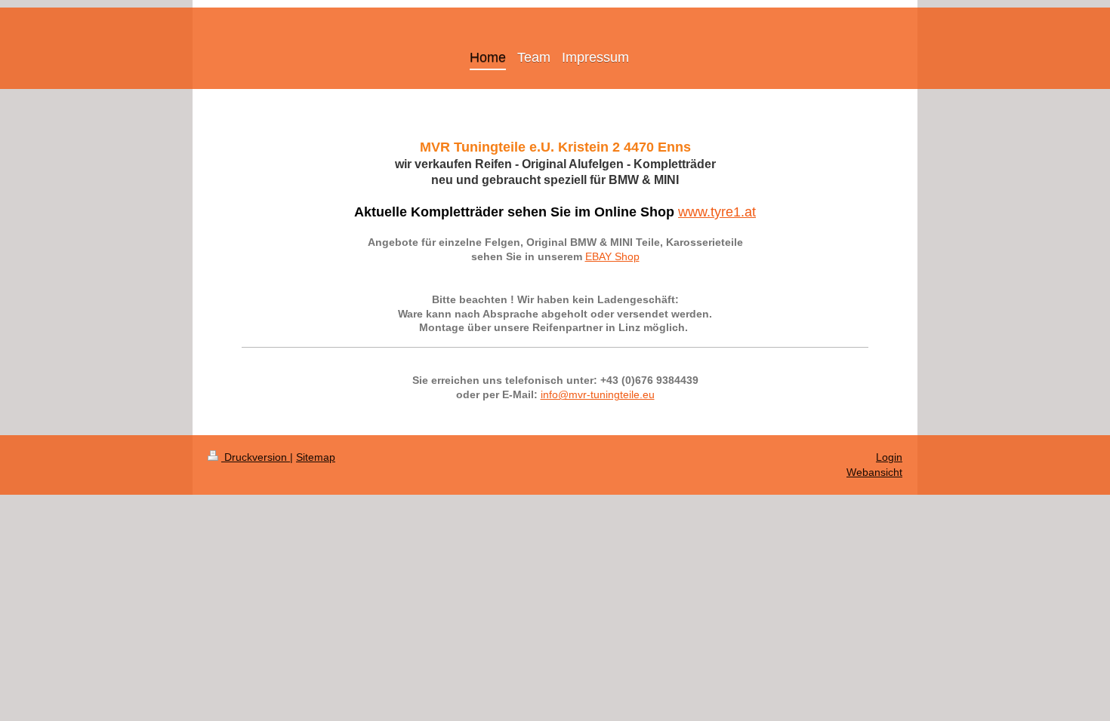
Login (889, 457)
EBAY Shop (612, 256)
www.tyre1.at (717, 211)
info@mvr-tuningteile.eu (598, 394)
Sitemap (315, 457)
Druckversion (255, 457)
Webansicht (874, 472)
